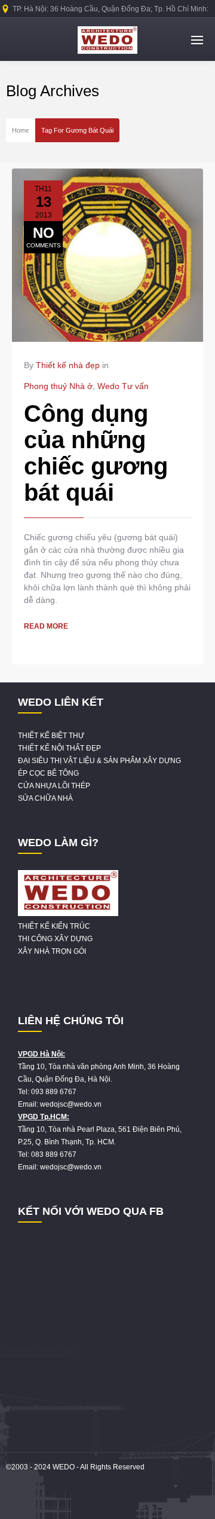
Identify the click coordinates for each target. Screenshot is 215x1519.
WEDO (64, 1467)
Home (20, 130)
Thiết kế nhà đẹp (68, 365)
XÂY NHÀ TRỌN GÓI (52, 951)
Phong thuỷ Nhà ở (58, 386)
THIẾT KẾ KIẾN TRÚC (54, 926)
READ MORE (46, 626)
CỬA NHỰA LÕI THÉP (54, 786)
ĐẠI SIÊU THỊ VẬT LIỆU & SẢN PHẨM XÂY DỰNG (99, 761)
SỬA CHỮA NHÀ (45, 798)
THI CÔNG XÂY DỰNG (55, 939)
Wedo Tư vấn (123, 386)
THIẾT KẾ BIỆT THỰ (51, 735)
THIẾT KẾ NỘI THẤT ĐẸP (59, 748)
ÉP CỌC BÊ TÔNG (48, 773)
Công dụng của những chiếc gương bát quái (96, 453)
